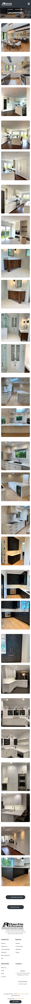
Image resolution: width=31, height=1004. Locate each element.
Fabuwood (4, 946)
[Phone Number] (22, 979)
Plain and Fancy (5, 955)
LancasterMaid (5, 949)
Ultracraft (4, 952)
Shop (2, 970)
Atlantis (3, 943)
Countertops (19, 946)
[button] (29, 4)
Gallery (17, 952)
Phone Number (22, 981)
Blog (2, 973)
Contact (3, 976)
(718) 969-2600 (22, 984)
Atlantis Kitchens (21, 994)
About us (3, 967)
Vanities (17, 943)
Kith (2, 958)
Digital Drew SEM (19, 998)
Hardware (18, 949)
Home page (10, 9)
